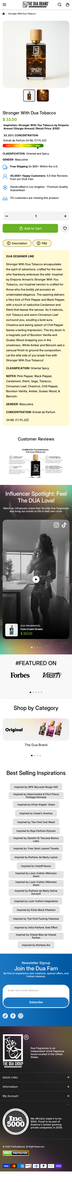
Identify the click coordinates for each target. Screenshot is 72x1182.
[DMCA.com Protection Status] (33, 1153)
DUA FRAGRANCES (30, 625)
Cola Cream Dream (31, 629)
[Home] (4, 14)
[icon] (56, 525)
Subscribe (36, 1002)
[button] (67, 4)
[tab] (42, 243)
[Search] (60, 4)
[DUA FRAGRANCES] (36, 4)
